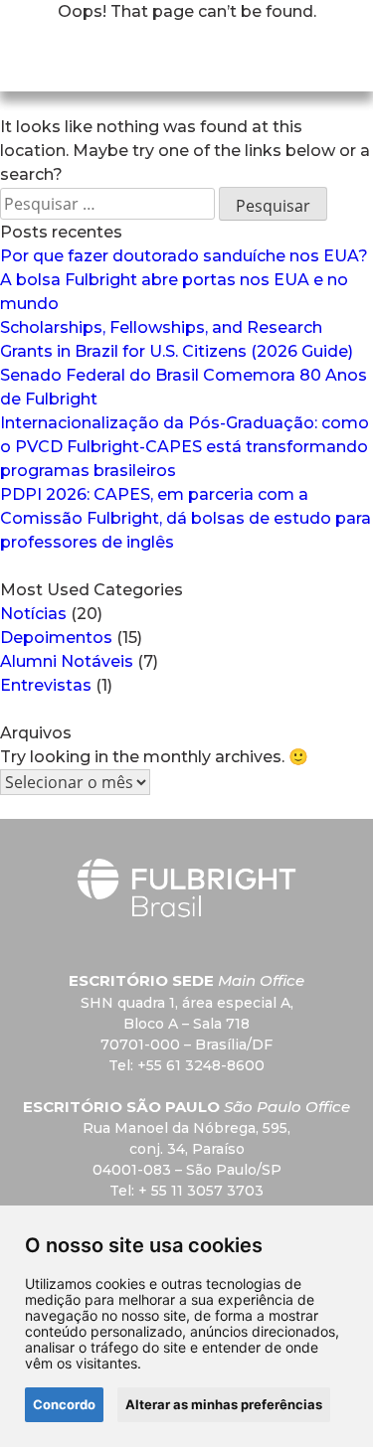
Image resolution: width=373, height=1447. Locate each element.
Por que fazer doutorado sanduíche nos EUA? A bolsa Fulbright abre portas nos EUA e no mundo (184, 279)
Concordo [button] (64, 1404)
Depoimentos (56, 637)
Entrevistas (46, 685)
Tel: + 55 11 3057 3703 (186, 1191)
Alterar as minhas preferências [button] (223, 1404)
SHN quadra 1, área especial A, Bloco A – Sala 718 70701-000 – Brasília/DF (187, 1023)
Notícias (33, 613)
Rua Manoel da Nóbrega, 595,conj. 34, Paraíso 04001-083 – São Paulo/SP (186, 1149)
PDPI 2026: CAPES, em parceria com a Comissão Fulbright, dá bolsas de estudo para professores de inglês (185, 518)
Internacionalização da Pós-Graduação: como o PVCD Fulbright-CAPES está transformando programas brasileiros (184, 446)
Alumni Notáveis (66, 661)
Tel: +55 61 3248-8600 (186, 1065)
